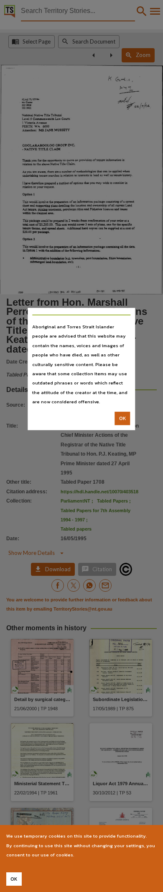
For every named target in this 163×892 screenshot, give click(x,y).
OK (122, 418)
